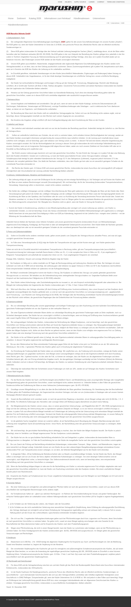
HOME (60, 2)
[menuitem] (60, 2)
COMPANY (100, 2)
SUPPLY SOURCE (80, 2)
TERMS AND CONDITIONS (116, 2)
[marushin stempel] (65, 9)
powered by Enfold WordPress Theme (47, 599)
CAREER (92, 2)
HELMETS (68, 2)
